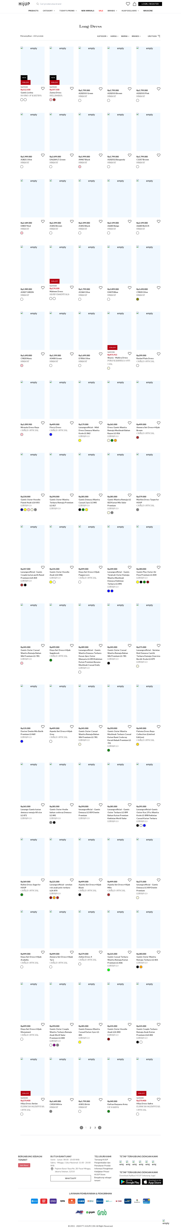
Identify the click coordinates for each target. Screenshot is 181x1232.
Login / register (150, 4)
